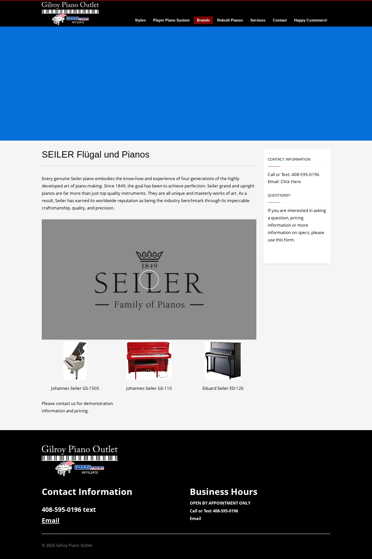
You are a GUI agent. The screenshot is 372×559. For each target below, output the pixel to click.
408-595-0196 (305, 174)
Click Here (291, 181)
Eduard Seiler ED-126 (223, 388)
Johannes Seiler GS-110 (149, 388)
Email (195, 518)
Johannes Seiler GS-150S (75, 388)
